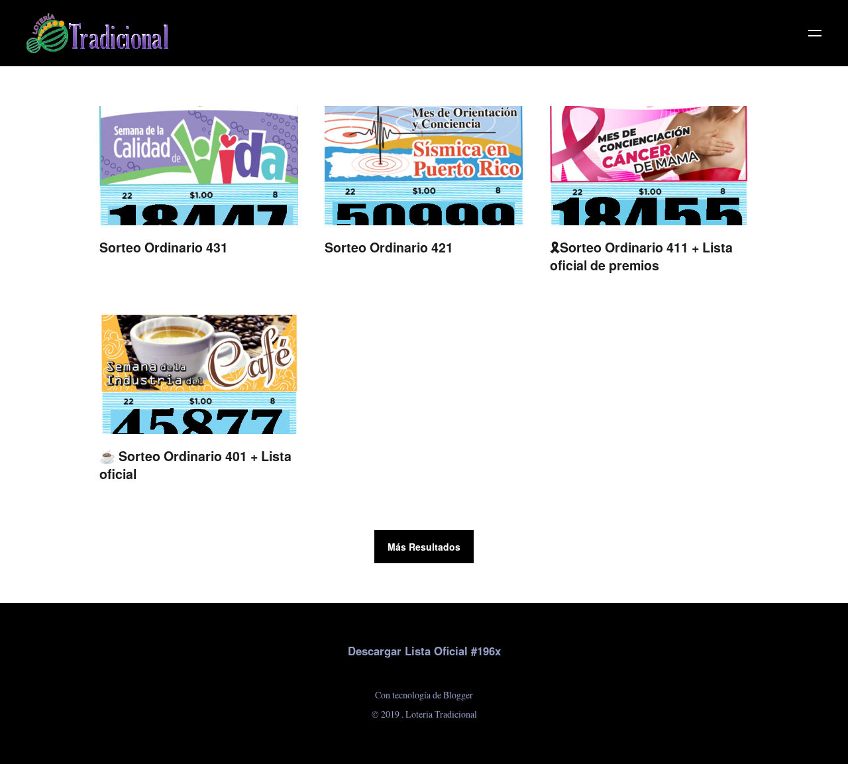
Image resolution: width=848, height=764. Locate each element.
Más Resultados (424, 546)
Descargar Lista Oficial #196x (424, 651)
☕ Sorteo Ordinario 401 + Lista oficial (195, 465)
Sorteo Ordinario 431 (163, 247)
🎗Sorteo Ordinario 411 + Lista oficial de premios (641, 256)
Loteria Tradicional (441, 714)
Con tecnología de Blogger (424, 694)
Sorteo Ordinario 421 (389, 247)
